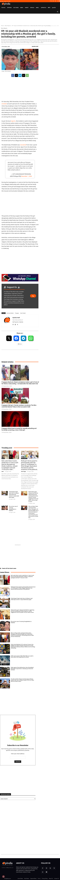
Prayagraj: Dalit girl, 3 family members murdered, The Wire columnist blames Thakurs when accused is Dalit (19, 406)
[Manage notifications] (3, 876)
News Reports (8, 25)
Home (2, 25)
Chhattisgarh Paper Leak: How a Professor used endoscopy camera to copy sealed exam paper (14, 494)
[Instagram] (52, 1)
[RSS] (54, 1)
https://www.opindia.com (17, 319)
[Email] (23, 75)
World (3, 458)
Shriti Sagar (23, 471)
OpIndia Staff (35, 46)
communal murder (10, 313)
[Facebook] (50, 1)
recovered (23, 145)
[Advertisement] (9, 531)
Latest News (4, 572)
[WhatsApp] (57, 1)
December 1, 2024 (26, 176)
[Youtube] (59, 1)
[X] (55, 1)
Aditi (3, 471)
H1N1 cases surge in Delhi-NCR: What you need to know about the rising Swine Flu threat (22, 656)
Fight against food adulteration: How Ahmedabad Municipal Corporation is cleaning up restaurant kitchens (22, 669)
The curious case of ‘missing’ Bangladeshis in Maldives (13, 508)
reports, (13, 121)
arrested (4, 104)
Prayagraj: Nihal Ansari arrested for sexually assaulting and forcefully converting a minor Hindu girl (19, 429)
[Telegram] (20, 75)
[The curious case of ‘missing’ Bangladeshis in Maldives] (5, 508)
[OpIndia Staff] (7, 320)
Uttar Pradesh (23, 313)
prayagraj (17, 313)
